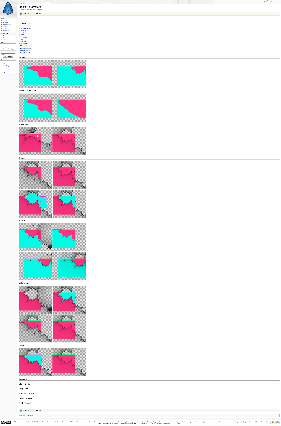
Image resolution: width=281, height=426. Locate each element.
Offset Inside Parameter (35, 9)
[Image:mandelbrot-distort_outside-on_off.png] (52, 175)
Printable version (7, 68)
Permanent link (7, 70)
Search (3, 52)
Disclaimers (178, 423)
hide (28, 23)
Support (5, 28)
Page (21, 3)
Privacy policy (144, 423)
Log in (267, 1)
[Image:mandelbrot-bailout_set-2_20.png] (52, 107)
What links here (7, 62)
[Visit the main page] (8, 8)
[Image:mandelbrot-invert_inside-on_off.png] (52, 362)
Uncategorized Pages (8, 49)
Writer (4, 39)
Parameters (29, 415)
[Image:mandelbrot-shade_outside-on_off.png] (52, 266)
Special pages (6, 66)
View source (39, 3)
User (4, 35)
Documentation (7, 24)
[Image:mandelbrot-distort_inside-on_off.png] (52, 203)
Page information (7, 72)
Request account (274, 1)
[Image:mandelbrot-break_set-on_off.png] (52, 141)
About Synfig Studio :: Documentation (161, 423)
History (47, 3)
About (4, 20)
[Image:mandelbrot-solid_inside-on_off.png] (52, 299)
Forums (5, 26)
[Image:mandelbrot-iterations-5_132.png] (52, 74)
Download (5, 22)
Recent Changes (7, 45)
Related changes (7, 64)
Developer (5, 37)
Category (22, 415)
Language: (26, 13)
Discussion (28, 3)
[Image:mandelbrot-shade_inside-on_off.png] (52, 237)
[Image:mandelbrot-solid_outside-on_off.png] (52, 328)
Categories (6, 47)
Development (6, 30)
